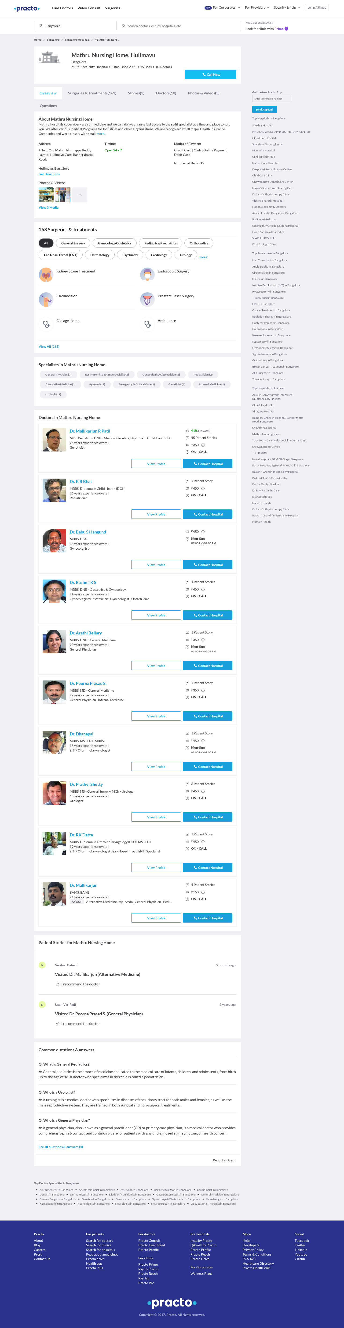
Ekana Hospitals (262, 496)
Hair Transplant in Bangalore (269, 260)
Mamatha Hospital (263, 150)
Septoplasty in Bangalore (267, 341)
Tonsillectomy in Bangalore (268, 379)
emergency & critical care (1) (137, 384)
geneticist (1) (176, 384)
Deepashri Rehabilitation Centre (272, 169)
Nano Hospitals (261, 503)
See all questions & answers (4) (61, 1147)
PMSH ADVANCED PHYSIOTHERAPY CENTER (281, 131)
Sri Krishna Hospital (264, 428)
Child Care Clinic (262, 175)
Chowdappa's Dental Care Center (272, 181)
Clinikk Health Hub (263, 156)
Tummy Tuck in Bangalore (268, 298)
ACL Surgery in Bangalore (267, 373)
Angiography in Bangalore (268, 266)
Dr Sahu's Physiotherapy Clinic (271, 194)
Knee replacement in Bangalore (271, 335)
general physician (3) (58, 374)
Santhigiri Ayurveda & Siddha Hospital (275, 225)
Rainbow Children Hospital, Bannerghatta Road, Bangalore (277, 419)
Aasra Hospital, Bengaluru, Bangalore (275, 213)
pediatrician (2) (203, 374)
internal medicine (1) (212, 384)
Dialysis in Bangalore (265, 279)
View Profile (156, 464)
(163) (92, 93)
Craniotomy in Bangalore (267, 360)
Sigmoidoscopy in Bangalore (269, 354)
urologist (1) (53, 394)
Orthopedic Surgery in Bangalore (272, 348)
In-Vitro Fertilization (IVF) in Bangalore (276, 285)
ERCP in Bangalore (263, 304)
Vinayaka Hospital (263, 411)
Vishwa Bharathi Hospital (267, 200)
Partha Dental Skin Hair (266, 484)
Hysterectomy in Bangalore (268, 291)
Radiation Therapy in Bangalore (271, 316)
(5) (204, 93)
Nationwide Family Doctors (269, 206)
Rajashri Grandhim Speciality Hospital (275, 471)
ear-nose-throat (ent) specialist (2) (107, 374)
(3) (136, 93)
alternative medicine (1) (60, 384)
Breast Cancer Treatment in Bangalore (275, 366)
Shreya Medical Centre (266, 446)
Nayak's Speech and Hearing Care (272, 188)
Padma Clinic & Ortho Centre (270, 478)
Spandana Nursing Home (267, 144)
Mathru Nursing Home (266, 434)
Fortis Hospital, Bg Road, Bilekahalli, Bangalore (280, 465)
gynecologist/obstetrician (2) (161, 374)
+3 (79, 195)
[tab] (48, 93)
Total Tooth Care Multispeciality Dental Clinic (279, 440)
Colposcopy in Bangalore (267, 329)
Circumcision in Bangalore (268, 272)
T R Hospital (259, 453)
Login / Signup (316, 7)
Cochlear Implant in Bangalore (270, 323)
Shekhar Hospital (262, 125)
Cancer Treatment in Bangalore (271, 310)
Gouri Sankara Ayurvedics (268, 232)
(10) (166, 93)
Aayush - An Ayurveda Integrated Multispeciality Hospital (272, 397)
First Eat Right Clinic (264, 244)
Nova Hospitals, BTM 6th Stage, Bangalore (278, 459)
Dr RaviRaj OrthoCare (265, 490)
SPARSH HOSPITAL (264, 238)
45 (204, 438)
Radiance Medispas (264, 219)
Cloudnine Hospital (264, 138)
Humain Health (261, 521)
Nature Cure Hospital (265, 163)
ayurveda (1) (97, 384)
